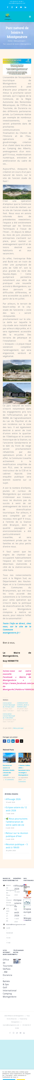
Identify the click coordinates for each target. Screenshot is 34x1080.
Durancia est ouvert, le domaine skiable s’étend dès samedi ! (9, 755)
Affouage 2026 (13, 799)
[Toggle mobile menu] (30, 17)
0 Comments (9, 779)
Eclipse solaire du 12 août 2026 (17, 908)
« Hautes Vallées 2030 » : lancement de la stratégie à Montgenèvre (24, 755)
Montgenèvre (15, 1022)
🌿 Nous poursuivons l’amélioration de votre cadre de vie (16, 821)
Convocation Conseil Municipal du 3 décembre (9, 716)
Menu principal (18, 728)
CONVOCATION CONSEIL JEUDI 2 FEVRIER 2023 (23, 705)
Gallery (9, 760)
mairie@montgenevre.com (17, 3)
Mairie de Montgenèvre (16, 1016)
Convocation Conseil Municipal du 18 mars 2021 (9, 705)
